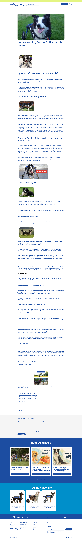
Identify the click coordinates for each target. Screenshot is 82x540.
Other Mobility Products (30, 8)
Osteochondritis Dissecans (23, 290)
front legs (40, 386)
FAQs (21, 528)
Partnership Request (36, 531)
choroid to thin (21, 204)
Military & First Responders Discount (24, 531)
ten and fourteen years (36, 130)
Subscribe (69, 529)
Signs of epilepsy (41, 331)
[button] (71, 4)
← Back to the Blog (21, 401)
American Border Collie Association (27, 145)
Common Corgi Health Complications (27, 393)
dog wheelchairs (28, 386)
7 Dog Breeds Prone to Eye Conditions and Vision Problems (32, 392)
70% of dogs (57, 221)
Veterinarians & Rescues (46, 8)
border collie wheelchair (34, 256)
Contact (34, 527)
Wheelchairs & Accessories (14, 8)
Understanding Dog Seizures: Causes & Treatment (29, 396)
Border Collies (24, 117)
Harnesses (22, 8)
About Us (34, 524)
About (37, 8)
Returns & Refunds (23, 527)
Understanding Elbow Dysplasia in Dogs (27, 398)
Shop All (11, 531)
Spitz (54, 117)
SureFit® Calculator (23, 524)
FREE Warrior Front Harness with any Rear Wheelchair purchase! (28, 0)
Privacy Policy (60, 531)
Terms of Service (30, 537)
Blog (40, 8)
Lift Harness (12, 526)
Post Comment (22, 434)
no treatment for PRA (25, 317)
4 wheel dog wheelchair (51, 386)
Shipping (21, 525)
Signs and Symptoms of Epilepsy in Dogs (28, 395)
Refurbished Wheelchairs (14, 529)
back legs (44, 386)
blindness (34, 204)
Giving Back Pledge (36, 525)
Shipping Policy (36, 537)
